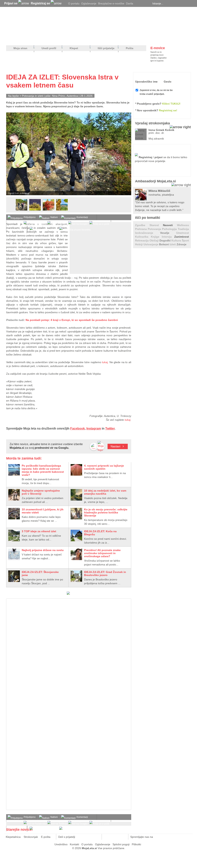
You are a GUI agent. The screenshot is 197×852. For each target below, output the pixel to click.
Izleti (173, 244)
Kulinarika (143, 236)
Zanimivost (181, 236)
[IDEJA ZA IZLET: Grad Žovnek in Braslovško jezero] (76, 576)
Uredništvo (61, 844)
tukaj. (105, 362)
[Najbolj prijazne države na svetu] (14, 554)
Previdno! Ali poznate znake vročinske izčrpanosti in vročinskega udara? (102, 553)
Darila (129, 3)
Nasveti (170, 225)
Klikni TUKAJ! (171, 103)
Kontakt (74, 844)
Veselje (168, 232)
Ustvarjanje (151, 244)
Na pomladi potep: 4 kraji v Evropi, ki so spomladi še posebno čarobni (72, 319)
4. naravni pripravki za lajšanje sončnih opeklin (104, 467)
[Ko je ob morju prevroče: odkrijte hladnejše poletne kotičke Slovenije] (76, 513)
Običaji (154, 240)
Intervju (168, 236)
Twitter (110, 428)
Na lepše (13, 95)
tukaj (127, 419)
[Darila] (68, 593)
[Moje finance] (166, 38)
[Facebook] (143, 3)
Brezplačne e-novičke (111, 3)
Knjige (156, 236)
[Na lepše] (100, 38)
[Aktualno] (183, 38)
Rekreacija (142, 240)
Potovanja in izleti (32, 95)
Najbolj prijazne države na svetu (43, 550)
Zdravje (181, 244)
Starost (156, 225)
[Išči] (189, 3)
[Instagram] (147, 3)
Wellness (183, 225)
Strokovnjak (31, 836)
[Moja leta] (42, 22)
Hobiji (139, 244)
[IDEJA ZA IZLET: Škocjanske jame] (14, 576)
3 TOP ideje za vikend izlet (39, 531)
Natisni (54, 217)
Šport (185, 240)
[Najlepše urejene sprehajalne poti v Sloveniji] (14, 495)
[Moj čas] (150, 38)
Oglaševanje (88, 3)
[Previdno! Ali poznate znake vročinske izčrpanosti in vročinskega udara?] (76, 554)
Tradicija (183, 229)
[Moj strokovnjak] (16, 38)
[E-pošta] (97, 837)
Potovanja (155, 229)
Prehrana (141, 229)
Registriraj (145, 157)
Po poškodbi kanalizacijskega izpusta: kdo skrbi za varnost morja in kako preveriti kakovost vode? (43, 470)
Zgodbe (142, 225)
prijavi (158, 157)
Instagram (93, 428)
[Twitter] (138, 3)
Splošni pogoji (121, 844)
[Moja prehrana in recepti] (125, 38)
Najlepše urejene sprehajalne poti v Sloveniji (41, 492)
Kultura (176, 240)
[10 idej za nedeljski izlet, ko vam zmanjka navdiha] (76, 495)
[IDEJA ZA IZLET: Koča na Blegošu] (76, 535)
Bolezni (164, 244)
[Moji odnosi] (51, 38)
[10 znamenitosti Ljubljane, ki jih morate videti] (14, 513)
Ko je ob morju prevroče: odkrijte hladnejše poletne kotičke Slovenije (105, 512)
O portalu (73, 3)
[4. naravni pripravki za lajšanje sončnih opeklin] (76, 470)
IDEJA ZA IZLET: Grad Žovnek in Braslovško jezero (105, 573)
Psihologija (170, 229)
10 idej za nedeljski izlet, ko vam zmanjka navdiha (105, 492)
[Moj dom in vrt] (68, 38)
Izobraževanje (147, 232)
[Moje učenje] (84, 38)
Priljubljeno (30, 217)
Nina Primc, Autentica (65, 95)
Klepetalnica (13, 836)
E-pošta (45, 836)
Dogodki (165, 240)
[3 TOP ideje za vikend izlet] (14, 535)
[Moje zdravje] (36, 38)
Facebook (77, 428)
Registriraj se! (168, 110)
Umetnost (182, 232)
